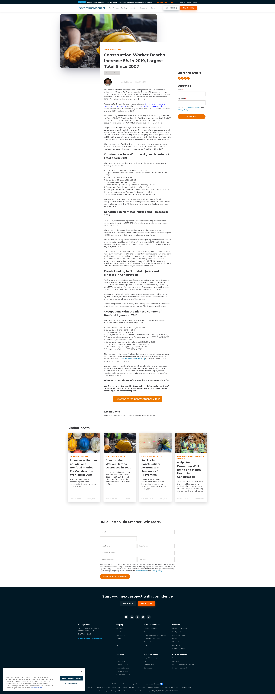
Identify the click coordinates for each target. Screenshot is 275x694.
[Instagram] (137, 617)
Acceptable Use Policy (170, 687)
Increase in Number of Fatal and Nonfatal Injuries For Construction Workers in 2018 (83, 467)
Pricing (124, 8)
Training (146, 661)
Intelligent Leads (178, 632)
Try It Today (188, 8)
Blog (117, 658)
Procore (175, 658)
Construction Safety (112, 73)
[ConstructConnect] (92, 8)
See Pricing (171, 8)
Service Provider (150, 642)
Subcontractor (149, 632)
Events (117, 645)
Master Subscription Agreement (134, 687)
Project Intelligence (179, 628)
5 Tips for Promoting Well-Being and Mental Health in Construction (189, 469)
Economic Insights (122, 668)
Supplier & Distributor (152, 638)
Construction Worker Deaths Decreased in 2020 (118, 464)
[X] (149, 617)
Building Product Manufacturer (155, 635)
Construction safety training (133, 359)
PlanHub (175, 661)
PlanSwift (175, 642)
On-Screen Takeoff (179, 635)
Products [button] (132, 8)
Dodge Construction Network (183, 664)
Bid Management (178, 649)
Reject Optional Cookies (71, 678)
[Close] (81, 671)
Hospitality (147, 645)
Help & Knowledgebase (152, 658)
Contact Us (148, 668)
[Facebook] (143, 617)
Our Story (118, 628)
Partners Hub (149, 664)
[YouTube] (132, 617)
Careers (118, 642)
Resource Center (121, 661)
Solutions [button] (143, 8)
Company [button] (154, 8)
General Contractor (151, 628)
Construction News (122, 675)
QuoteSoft (176, 645)
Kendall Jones (126, 82)
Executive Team (121, 635)
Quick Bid (176, 638)
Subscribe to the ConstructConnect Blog (137, 398)
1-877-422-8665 (185, 2)
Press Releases (121, 632)
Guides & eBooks (121, 664)
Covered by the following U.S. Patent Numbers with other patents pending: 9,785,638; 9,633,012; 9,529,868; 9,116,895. (138, 691)
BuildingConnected (179, 668)
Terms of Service (194, 108)
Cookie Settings (71, 683)
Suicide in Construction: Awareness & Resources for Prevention (151, 467)
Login (194, 2)
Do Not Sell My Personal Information (107, 687)
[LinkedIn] (126, 617)
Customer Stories (121, 671)
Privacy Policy (183, 110)
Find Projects (114, 8)
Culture (118, 638)
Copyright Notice (186, 687)
